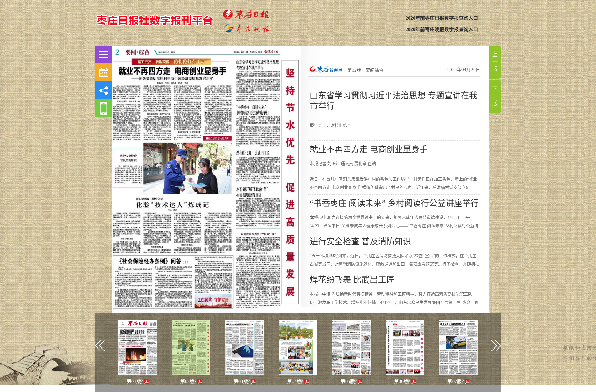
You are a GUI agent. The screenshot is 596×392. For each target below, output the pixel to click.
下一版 (495, 96)
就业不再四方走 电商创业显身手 (369, 149)
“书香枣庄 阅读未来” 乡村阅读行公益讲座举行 (394, 203)
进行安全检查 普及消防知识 (360, 241)
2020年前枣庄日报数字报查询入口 (442, 18)
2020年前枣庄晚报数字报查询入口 (442, 29)
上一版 (495, 61)
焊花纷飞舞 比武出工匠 (352, 279)
